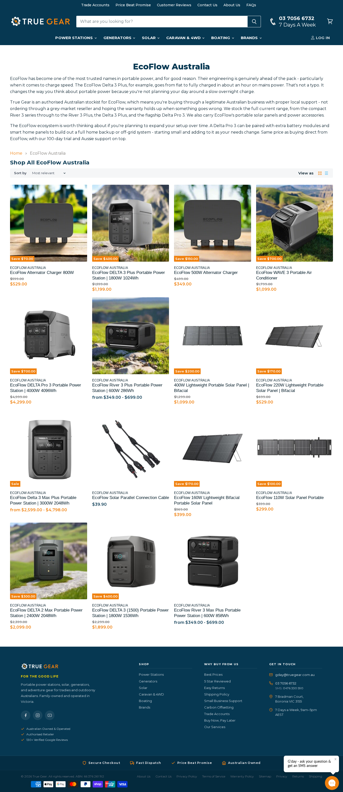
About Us (231, 5)
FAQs (251, 5)
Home (16, 153)
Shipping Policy (216, 694)
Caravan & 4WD (184, 37)
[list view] (326, 173)
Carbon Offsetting (219, 707)
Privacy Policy (187, 776)
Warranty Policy (242, 776)
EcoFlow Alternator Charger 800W (42, 272)
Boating (221, 37)
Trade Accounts (95, 5)
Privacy (281, 776)
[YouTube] (49, 715)
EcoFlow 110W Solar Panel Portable (290, 497)
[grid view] (319, 173)
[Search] (254, 21)
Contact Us (207, 5)
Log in (322, 37)
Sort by (20, 173)
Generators (118, 37)
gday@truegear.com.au (295, 675)
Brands (250, 37)
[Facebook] (25, 715)
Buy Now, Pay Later (220, 720)
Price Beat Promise (133, 5)
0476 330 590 (293, 688)
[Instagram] (37, 715)
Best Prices (213, 674)
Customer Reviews (174, 5)
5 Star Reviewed (217, 681)
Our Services (214, 727)
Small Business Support (223, 701)
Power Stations (74, 37)
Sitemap (265, 776)
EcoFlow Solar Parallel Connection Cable (130, 497)
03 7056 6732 (285, 683)
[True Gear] (74, 666)
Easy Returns (214, 688)
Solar (149, 37)
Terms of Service (213, 776)
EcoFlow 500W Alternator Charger (206, 272)
